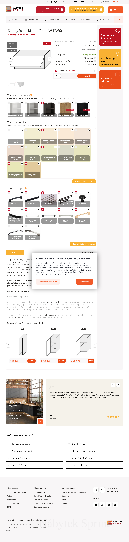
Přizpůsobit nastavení (48, 282)
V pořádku (84, 282)
